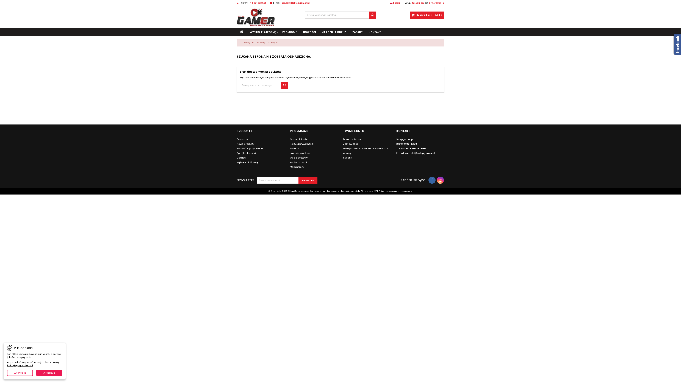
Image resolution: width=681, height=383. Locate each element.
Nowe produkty (245, 144)
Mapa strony (297, 167)
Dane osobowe (352, 139)
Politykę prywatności (20, 365)
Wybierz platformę (263, 32)
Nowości (309, 32)
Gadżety (241, 157)
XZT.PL (377, 191)
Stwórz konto (436, 2)
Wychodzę (20, 372)
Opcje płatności (299, 139)
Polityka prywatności (302, 144)
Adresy (347, 153)
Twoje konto (353, 131)
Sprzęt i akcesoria (247, 153)
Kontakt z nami (298, 162)
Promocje (289, 32)
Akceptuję (49, 372)
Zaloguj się (418, 2)
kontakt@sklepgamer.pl (296, 2)
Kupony (347, 157)
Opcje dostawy (299, 157)
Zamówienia (350, 144)
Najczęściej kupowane (250, 148)
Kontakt (375, 32)
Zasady (357, 32)
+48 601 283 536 (257, 2)
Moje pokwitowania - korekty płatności (365, 148)
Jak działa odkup (334, 32)
